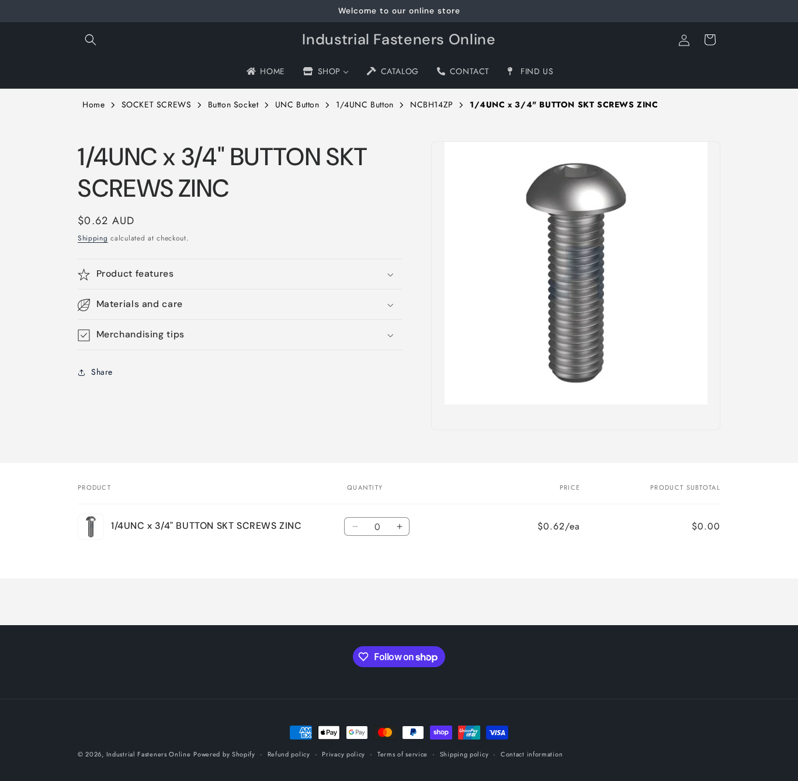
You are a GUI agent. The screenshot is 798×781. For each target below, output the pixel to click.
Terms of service (402, 754)
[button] (90, 40)
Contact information (532, 754)
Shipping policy (464, 754)
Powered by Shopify (224, 754)
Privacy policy (343, 754)
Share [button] (102, 372)
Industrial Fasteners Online (148, 754)
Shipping (93, 238)
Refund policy (289, 754)
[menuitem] (265, 71)
